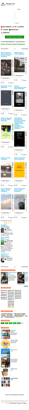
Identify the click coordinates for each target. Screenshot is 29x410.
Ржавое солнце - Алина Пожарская (19, 53)
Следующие (24, 48)
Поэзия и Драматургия (20, 296)
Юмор (9, 305)
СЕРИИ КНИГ (14, 29)
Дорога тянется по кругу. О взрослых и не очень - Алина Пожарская (6, 54)
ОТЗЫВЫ (5, 29)
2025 (7, 323)
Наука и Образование (20, 293)
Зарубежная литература (14, 294)
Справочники (11, 302)
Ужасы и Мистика (12, 304)
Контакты (19, 403)
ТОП (15, 26)
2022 (19, 323)
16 (12, 68)
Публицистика (18, 298)
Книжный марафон (18, 315)
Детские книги (11, 291)
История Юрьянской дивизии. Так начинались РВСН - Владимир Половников (5, 255)
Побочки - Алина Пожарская (5, 158)
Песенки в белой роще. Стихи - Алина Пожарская (20, 87)
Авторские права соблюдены (14, 37)
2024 (11, 323)
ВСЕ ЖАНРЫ (11, 307)
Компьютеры (18, 291)
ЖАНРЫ (21, 26)
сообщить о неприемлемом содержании (14, 394)
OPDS (7, 403)
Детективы (3, 295)
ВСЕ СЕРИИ (19, 317)
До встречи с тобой (20, 314)
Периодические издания (21, 294)
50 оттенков (10, 314)
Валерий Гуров (11, 274)
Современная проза (13, 301)
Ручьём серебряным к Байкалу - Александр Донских (5, 237)
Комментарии (5, 78)
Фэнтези (3, 292)
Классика (10, 298)
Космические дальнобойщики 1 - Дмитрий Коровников (5, 225)
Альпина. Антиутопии (7, 315)
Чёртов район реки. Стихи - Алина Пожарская (19, 190)
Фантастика (4, 290)
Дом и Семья (11, 293)
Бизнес (9, 290)
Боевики (3, 297)
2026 (3, 323)
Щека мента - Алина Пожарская (6, 86)
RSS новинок (13, 403)
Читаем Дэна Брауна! (7, 313)
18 (26, 64)
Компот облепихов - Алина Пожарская (19, 158)
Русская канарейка (9, 317)
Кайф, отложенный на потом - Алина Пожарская (6, 119)
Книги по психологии (20, 290)
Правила (25, 403)
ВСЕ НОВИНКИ (7, 26)
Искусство (10, 296)
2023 (15, 323)
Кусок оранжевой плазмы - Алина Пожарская (6, 190)
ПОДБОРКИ (6, 32)
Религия (10, 299)
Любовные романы (5, 294)
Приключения (4, 298)
